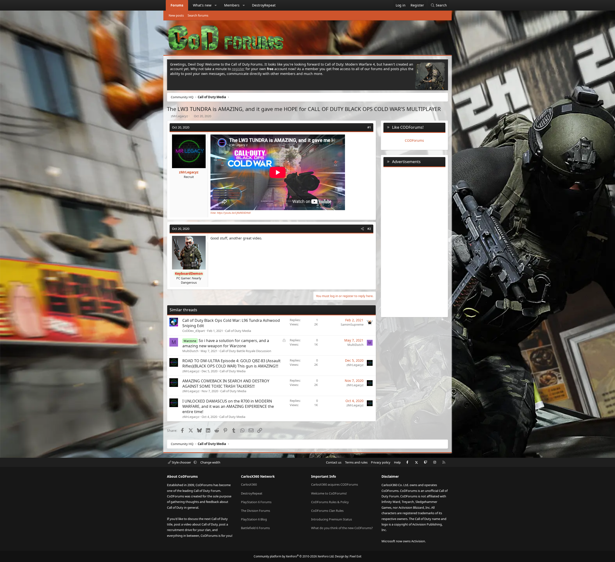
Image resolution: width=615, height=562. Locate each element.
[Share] (362, 127)
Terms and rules (356, 462)
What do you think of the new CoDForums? (342, 528)
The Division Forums (255, 510)
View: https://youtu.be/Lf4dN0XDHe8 (230, 212)
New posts (176, 15)
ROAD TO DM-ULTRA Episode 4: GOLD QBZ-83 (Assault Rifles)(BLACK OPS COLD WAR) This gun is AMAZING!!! (231, 363)
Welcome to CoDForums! (329, 493)
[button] (215, 5)
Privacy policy (380, 462)
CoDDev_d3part (193, 331)
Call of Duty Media (238, 331)
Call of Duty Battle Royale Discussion (245, 351)
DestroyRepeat (264, 5)
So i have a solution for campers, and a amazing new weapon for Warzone (225, 343)
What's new (202, 5)
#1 (369, 127)
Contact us (333, 462)
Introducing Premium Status (331, 519)
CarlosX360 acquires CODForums (334, 484)
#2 (369, 228)
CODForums (414, 140)
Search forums (198, 15)
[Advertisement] (414, 241)
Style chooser (181, 462)
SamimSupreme (352, 324)
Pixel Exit (355, 556)
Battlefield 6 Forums (255, 528)
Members (232, 5)
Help (397, 462)
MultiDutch (190, 351)
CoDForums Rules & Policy (330, 502)
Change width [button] (210, 462)
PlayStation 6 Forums (256, 502)
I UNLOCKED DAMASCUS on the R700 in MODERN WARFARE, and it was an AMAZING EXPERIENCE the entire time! (228, 406)
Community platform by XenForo (294, 556)
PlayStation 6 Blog (254, 519)
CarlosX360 (249, 484)
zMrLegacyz (179, 116)
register (238, 69)
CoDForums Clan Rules (327, 510)
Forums (177, 5)
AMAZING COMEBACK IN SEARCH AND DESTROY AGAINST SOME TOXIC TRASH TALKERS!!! (225, 383)
